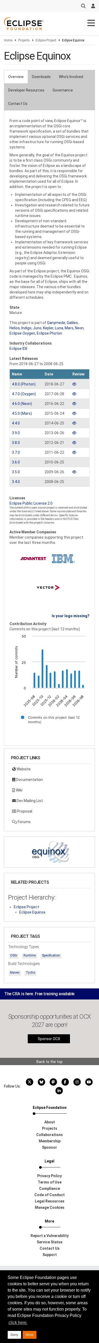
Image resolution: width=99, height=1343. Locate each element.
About (49, 1122)
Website (23, 769)
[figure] (49, 682)
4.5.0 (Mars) (22, 413)
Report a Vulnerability (50, 1236)
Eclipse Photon (49, 333)
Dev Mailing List (29, 801)
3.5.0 (16, 472)
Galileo (72, 323)
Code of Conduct (49, 1195)
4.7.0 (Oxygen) (24, 394)
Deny (14, 1335)
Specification (51, 955)
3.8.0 (16, 443)
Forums (24, 822)
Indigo (26, 328)
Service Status (50, 1242)
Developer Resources (26, 90)
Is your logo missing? (70, 616)
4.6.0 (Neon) (22, 404)
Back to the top (49, 1062)
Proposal (24, 811)
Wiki (18, 790)
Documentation (29, 779)
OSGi (13, 955)
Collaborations (49, 1135)
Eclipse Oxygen (22, 333)
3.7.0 (16, 452)
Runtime (29, 955)
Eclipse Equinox (32, 912)
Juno (37, 328)
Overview (16, 77)
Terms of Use (50, 1182)
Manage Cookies (49, 1207)
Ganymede (56, 323)
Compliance (49, 1188)
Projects (24, 40)
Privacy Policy (49, 1176)
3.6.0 (16, 462)
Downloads (41, 77)
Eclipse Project (46, 40)
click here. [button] (17, 1322)
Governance (63, 90)
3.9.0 (16, 433)
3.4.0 (16, 482)
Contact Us (17, 104)
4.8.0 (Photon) (24, 384)
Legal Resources (49, 1201)
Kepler (48, 328)
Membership (49, 1141)
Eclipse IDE (19, 348)
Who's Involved (71, 77)
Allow (30, 1335)
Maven (15, 972)
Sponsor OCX (49, 1039)
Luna (59, 328)
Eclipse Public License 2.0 (31, 503)
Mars (69, 328)
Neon (79, 328)
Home (8, 40)
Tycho (30, 972)
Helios (15, 328)
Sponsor (49, 1147)
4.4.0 (16, 423)
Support (50, 1255)
